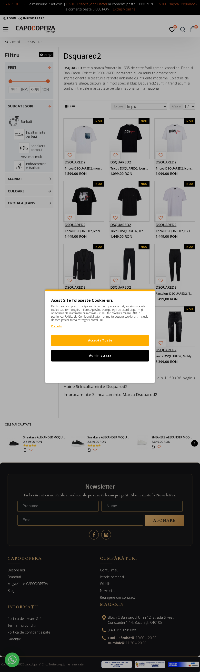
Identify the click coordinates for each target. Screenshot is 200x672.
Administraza (100, 355)
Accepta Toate (100, 340)
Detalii (56, 326)
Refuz (100, 371)
